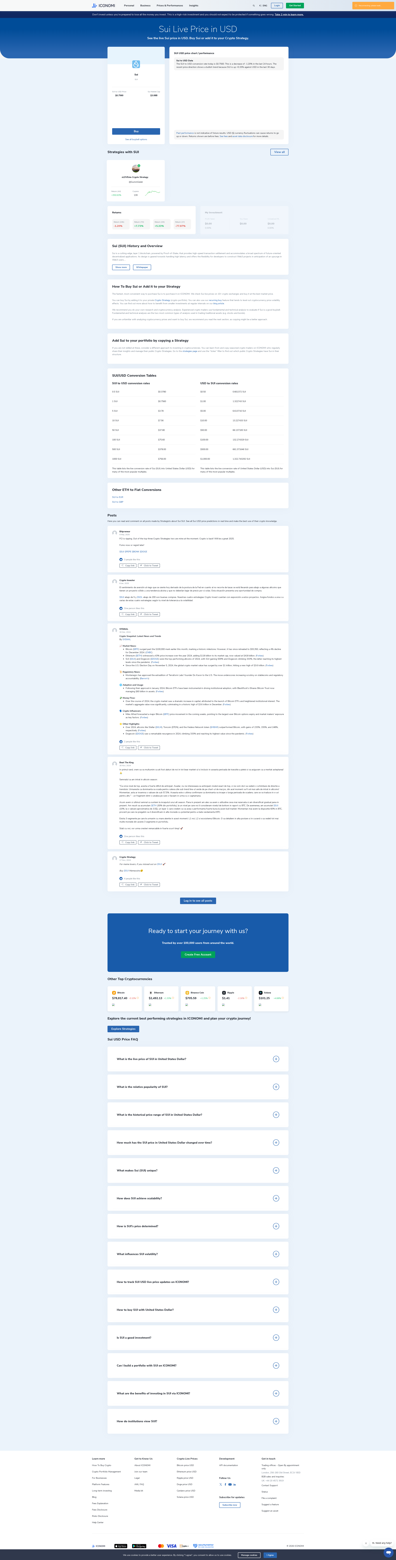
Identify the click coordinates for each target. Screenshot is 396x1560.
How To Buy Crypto (101, 1465)
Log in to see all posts (198, 901)
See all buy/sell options (136, 139)
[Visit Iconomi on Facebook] (225, 1484)
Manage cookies (249, 1555)
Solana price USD (185, 1497)
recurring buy (215, 300)
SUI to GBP (117, 501)
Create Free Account (198, 954)
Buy (136, 131)
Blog (94, 1497)
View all (279, 152)
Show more (121, 267)
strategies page (190, 351)
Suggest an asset (270, 1510)
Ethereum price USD (186, 1471)
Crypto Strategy (162, 300)
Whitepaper (142, 267)
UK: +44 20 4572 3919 (273, 1480)
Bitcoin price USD (185, 1465)
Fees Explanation (100, 1503)
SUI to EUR (117, 497)
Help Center (97, 1522)
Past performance (185, 133)
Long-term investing (102, 1490)
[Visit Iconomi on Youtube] (230, 1484)
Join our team (140, 1471)
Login (277, 5)
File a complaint (269, 1498)
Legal (137, 1478)
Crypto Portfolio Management (106, 1471)
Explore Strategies (123, 1029)
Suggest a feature (270, 1504)
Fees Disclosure (99, 1509)
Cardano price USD (186, 1490)
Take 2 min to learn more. (289, 14)
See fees (224, 136)
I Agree (270, 1555)
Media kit (138, 1490)
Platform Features (100, 1484)
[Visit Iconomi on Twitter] (220, 1484)
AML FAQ (139, 1484)
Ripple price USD (185, 1478)
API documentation (228, 1465)
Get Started (295, 5)
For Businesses (99, 1478)
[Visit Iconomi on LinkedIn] (234, 1484)
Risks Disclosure (100, 1516)
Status (265, 1491)
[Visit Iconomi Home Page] (103, 5)
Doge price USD (184, 1484)
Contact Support (270, 1485)
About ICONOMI (142, 1465)
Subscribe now (229, 1504)
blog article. (218, 303)
